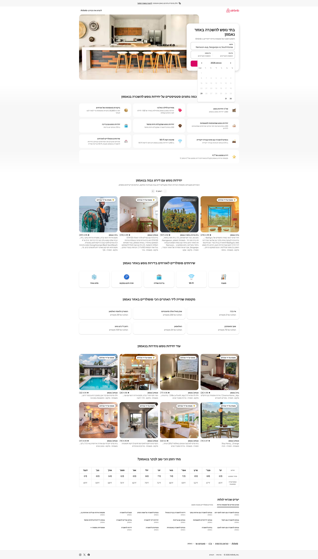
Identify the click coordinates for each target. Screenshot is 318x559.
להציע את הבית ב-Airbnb (91, 10)
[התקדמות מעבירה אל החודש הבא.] (202, 63)
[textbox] (224, 55)
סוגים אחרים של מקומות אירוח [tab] (228, 505)
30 (231, 98)
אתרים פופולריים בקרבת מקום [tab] (202, 505)
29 (201, 93)
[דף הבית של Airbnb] (232, 10)
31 (226, 98)
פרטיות (218, 555)
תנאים (211, 555)
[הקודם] (165, 191)
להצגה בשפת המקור (144, 3)
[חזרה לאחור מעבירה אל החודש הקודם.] (230, 63)
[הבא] (153, 191)
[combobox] (213, 47)
